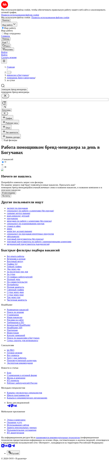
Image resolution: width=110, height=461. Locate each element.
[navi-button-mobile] (4, 61)
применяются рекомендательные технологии (58, 437)
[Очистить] (5, 95)
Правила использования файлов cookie (50, 17)
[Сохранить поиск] (4, 103)
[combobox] (14, 89)
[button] (4, 52)
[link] (6, 46)
